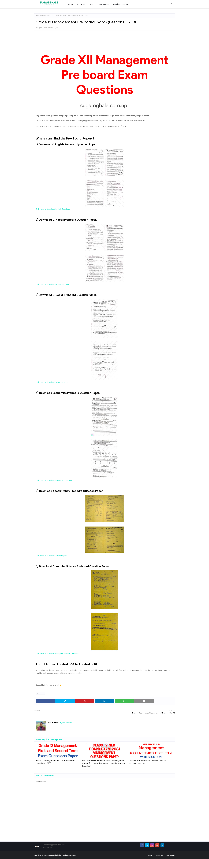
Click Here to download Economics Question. (54, 480)
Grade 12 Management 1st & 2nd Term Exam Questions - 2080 (55, 762)
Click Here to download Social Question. (52, 382)
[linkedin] (162, 845)
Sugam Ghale (42, 28)
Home (38, 15)
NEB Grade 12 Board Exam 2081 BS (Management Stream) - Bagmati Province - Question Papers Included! (103, 763)
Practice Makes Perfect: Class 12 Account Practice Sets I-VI (147, 762)
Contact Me (170, 855)
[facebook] (142, 845)
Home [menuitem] (70, 4)
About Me (159, 855)
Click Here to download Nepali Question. (52, 284)
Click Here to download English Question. (53, 209)
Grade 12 (44, 15)
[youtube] (157, 845)
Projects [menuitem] (92, 4)
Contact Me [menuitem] (104, 4)
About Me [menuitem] (81, 4)
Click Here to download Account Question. (53, 555)
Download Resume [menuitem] (120, 4)
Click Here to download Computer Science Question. (57, 653)
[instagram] (152, 845)
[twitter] (147, 845)
